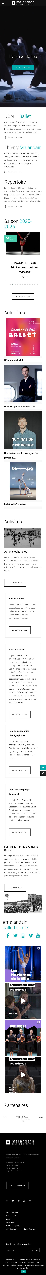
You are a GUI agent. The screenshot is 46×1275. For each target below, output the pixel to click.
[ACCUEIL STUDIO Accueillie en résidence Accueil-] (23, 1001)
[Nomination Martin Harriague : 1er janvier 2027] (23, 430)
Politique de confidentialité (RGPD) (20, 1229)
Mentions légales (13, 1226)
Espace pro (10, 1222)
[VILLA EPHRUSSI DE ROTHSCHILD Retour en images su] (23, 964)
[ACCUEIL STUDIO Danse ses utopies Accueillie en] (23, 1075)
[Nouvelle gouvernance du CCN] (23, 383)
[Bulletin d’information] (23, 481)
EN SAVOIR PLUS (23, 67)
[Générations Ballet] (23, 337)
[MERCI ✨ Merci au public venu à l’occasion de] (23, 1038)
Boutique (10, 1219)
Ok (24, 1272)
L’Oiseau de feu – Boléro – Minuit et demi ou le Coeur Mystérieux (25, 267)
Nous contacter (12, 1212)
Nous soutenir (11, 1216)
